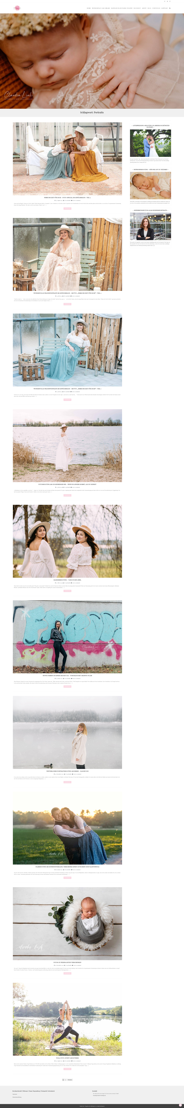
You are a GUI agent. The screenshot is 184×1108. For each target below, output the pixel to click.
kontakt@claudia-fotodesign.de (99, 1095)
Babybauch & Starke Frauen (122, 8)
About (144, 8)
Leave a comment (76, 200)
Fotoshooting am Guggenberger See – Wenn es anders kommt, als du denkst (67, 484)
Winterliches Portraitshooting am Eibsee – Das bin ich (67, 771)
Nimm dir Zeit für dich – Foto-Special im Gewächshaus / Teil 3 (67, 197)
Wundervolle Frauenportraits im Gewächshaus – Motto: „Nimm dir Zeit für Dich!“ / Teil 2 (67, 293)
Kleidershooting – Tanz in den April (67, 580)
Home (89, 8)
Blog (149, 8)
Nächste (70, 1080)
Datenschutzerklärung (17, 1097)
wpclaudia (68, 200)
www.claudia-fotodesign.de (99, 1106)
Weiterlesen (67, 208)
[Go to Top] (180, 1105)
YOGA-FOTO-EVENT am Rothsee (67, 1058)
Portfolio (156, 8)
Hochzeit (137, 8)
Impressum (15, 1094)
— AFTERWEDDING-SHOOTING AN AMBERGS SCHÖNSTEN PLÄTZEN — (150, 126)
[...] (145, 162)
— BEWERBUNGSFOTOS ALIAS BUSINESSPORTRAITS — (150, 210)
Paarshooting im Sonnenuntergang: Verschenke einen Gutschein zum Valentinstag (67, 867)
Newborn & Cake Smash (101, 8)
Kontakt (165, 8)
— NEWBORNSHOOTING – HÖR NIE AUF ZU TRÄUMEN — (150, 169)
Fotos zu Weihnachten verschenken (67, 962)
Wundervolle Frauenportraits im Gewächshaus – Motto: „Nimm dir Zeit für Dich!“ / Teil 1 (67, 389)
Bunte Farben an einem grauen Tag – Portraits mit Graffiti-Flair (67, 675)
